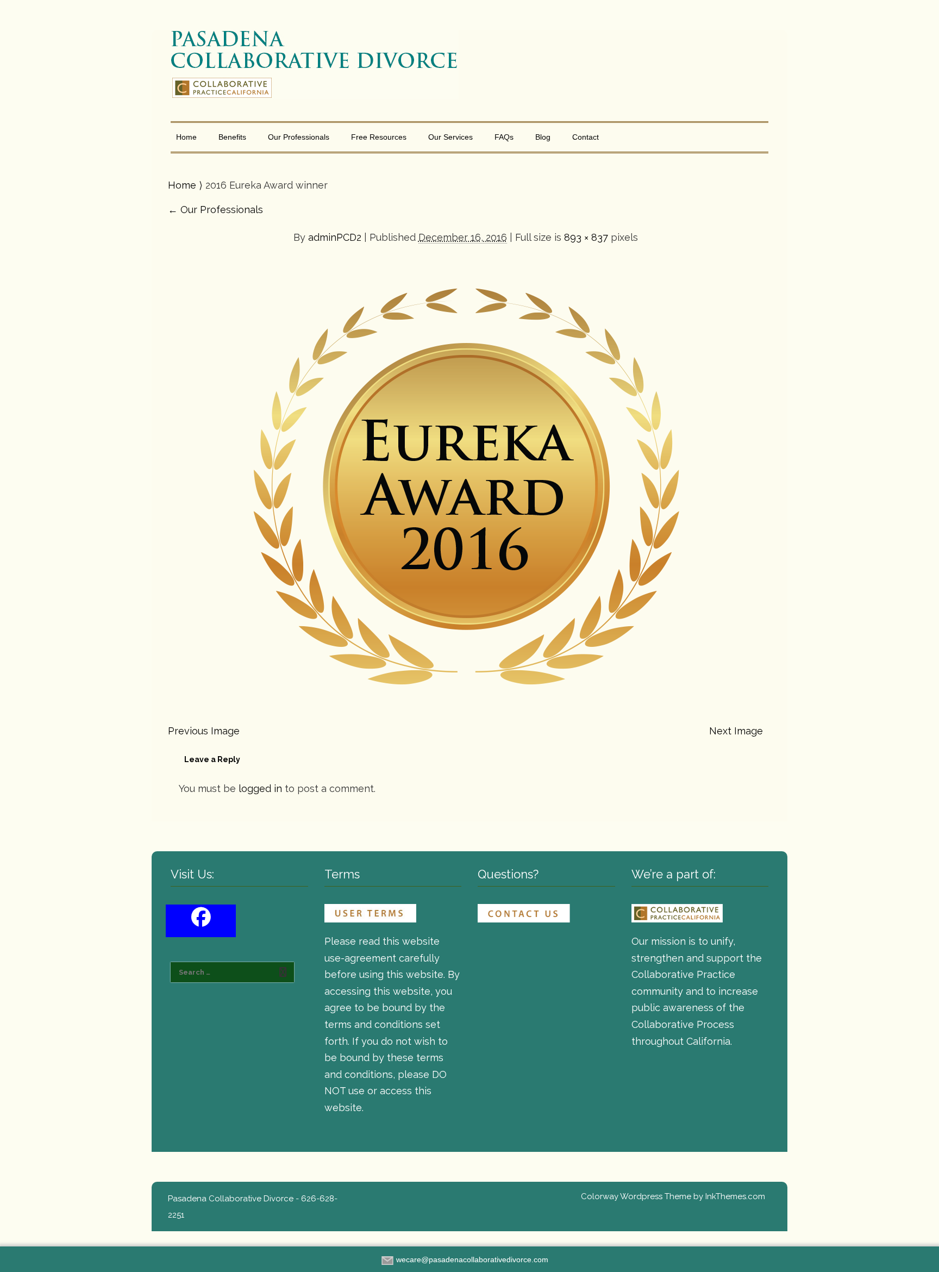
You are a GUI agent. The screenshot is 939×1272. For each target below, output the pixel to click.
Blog (542, 137)
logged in (260, 788)
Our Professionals (298, 137)
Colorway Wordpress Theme (636, 1196)
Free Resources (378, 137)
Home (186, 137)
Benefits (232, 137)
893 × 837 (586, 237)
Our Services (450, 137)
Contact (585, 137)
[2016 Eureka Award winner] (465, 478)
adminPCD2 (334, 237)
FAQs (504, 137)
